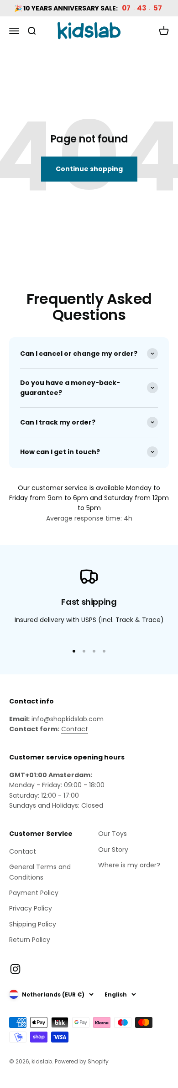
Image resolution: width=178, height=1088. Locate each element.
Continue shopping (89, 168)
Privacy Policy (30, 908)
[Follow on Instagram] (15, 969)
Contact (74, 729)
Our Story (113, 849)
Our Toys (112, 833)
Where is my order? (129, 865)
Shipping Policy (32, 924)
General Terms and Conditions (40, 871)
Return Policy (29, 939)
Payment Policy (33, 892)
